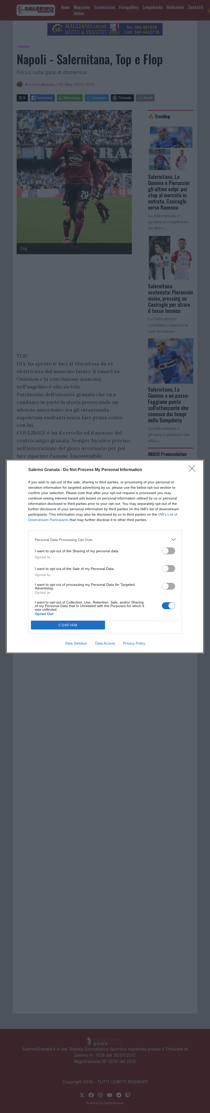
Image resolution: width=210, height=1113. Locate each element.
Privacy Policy (134, 643)
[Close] (193, 470)
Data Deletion (76, 643)
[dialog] (105, 556)
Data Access (105, 643)
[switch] (168, 550)
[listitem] (105, 539)
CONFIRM (68, 625)
